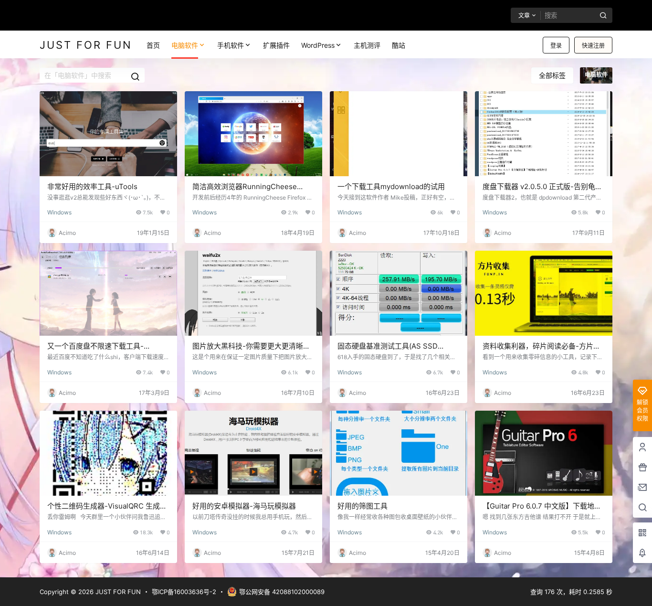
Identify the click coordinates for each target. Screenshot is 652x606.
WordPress (318, 45)
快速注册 (593, 45)
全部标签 (552, 75)
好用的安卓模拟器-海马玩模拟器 (244, 505)
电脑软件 (184, 45)
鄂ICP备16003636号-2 (184, 591)
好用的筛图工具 (362, 505)
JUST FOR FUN (117, 591)
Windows (59, 212)
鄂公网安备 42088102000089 (282, 591)
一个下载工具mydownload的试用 (391, 186)
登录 (556, 45)
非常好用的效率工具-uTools (92, 186)
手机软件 (230, 45)
